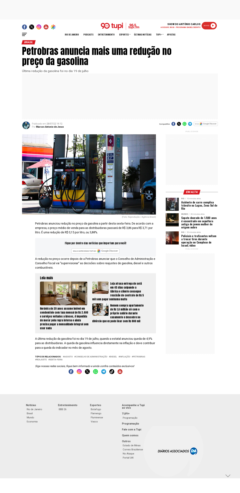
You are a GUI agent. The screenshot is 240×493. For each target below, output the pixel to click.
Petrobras (139, 357)
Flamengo (96, 413)
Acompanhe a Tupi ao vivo (133, 406)
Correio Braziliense (133, 449)
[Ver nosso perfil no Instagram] (79, 373)
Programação (130, 417)
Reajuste (41, 360)
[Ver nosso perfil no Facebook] (71, 373)
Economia (32, 421)
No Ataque (128, 453)
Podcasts (88, 34)
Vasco (94, 421)
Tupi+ (159, 34)
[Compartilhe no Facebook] (173, 124)
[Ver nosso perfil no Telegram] (103, 373)
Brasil (30, 413)
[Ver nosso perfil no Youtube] (120, 373)
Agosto (68, 357)
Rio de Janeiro (72, 34)
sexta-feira (56, 360)
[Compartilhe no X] (179, 124)
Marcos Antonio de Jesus (50, 126)
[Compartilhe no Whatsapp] (184, 124)
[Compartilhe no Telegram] (190, 124)
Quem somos (130, 435)
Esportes (124, 34)
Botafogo (96, 409)
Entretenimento (106, 34)
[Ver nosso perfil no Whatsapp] (95, 373)
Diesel (113, 357)
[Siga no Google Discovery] (206, 125)
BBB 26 (62, 409)
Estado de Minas (132, 445)
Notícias (31, 405)
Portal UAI (128, 457)
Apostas (171, 34)
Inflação (125, 357)
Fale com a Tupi (131, 429)
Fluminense (97, 417)
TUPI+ (126, 413)
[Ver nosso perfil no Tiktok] (111, 373)
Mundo (30, 417)
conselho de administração (91, 357)
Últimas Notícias (142, 34)
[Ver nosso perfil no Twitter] (87, 373)
